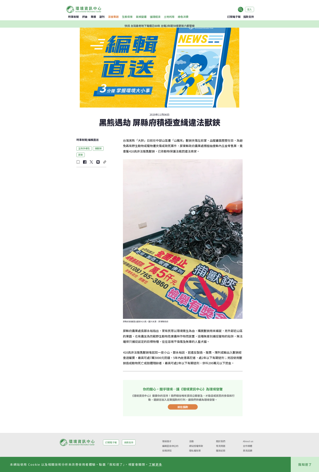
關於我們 (220, 441)
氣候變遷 (141, 17)
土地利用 (169, 17)
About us (248, 441)
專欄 (93, 17)
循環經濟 (155, 17)
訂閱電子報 (234, 17)
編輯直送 (93, 140)
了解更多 (155, 464)
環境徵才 (166, 441)
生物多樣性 (84, 148)
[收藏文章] (78, 162)
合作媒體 (247, 446)
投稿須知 (166, 450)
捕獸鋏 (98, 148)
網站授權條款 (196, 446)
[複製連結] (104, 162)
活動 (191, 441)
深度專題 (113, 17)
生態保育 (127, 17)
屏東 (80, 154)
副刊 (102, 17)
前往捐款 (182, 407)
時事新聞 (73, 17)
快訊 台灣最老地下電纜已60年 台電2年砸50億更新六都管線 (160, 24)
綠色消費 (183, 17)
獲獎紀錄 (220, 450)
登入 (249, 9)
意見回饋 (247, 450)
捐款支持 (248, 17)
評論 (84, 17)
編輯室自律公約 (170, 446)
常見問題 (220, 446)
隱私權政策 (195, 450)
